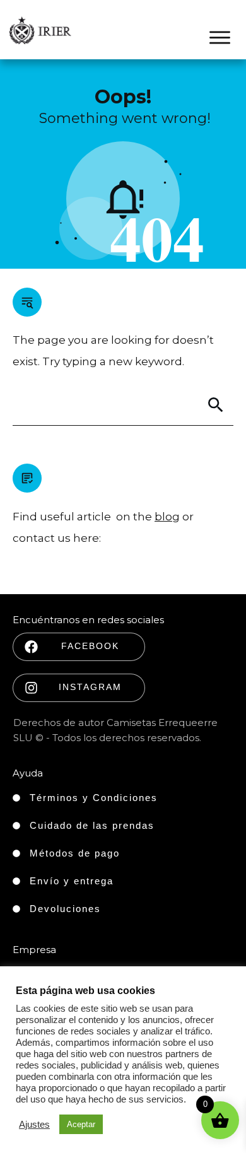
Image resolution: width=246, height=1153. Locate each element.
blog (167, 516)
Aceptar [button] (81, 1124)
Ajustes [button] (34, 1125)
